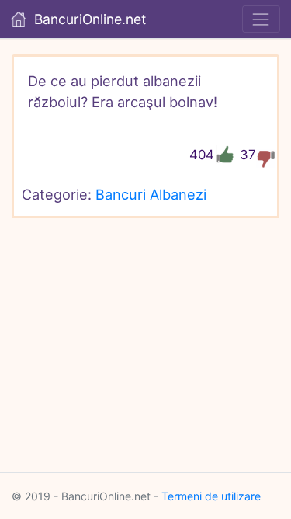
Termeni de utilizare (211, 496)
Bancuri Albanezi (150, 194)
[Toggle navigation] (261, 19)
